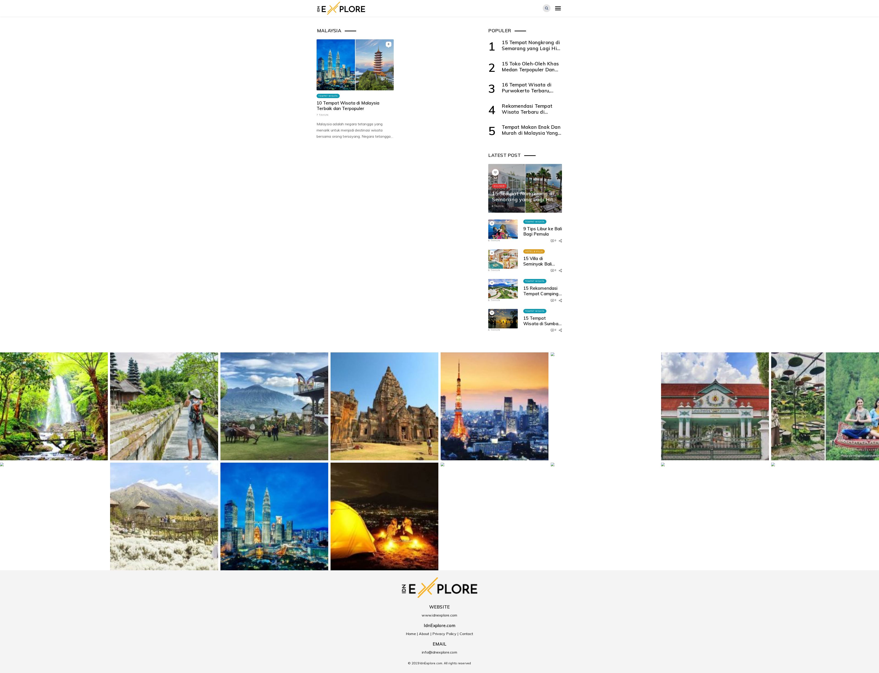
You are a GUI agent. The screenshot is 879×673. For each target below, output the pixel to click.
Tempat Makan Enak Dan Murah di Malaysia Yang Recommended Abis (531, 133)
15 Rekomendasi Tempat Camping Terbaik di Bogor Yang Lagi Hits (541, 296)
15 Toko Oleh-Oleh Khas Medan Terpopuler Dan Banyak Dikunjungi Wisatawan (530, 73)
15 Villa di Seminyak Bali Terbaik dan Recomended (537, 266)
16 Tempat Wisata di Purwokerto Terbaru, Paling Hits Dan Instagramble (526, 94)
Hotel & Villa (534, 251)
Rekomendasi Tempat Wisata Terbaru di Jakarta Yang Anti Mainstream (527, 115)
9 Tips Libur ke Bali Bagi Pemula (542, 231)
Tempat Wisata (328, 96)
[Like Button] (495, 172)
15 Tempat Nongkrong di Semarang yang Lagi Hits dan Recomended (531, 48)
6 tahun (498, 206)
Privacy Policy (444, 633)
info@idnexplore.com (439, 652)
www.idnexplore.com (439, 615)
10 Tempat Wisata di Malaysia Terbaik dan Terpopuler (348, 105)
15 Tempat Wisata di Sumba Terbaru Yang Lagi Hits (542, 326)
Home (411, 633)
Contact (466, 633)
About (424, 633)
